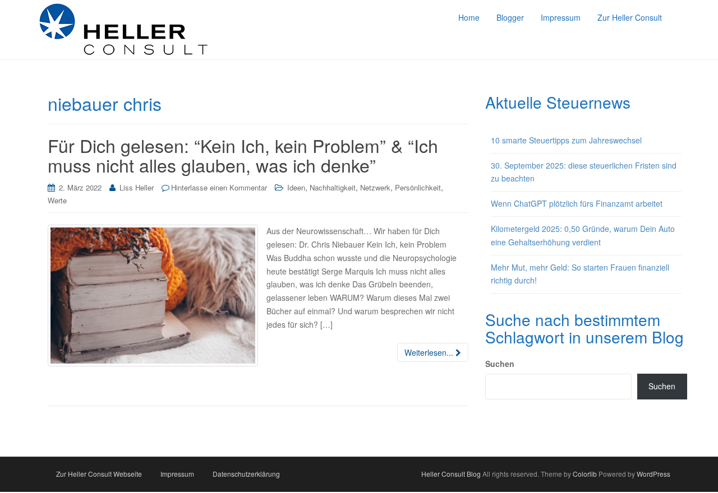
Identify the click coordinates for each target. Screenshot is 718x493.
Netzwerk (375, 187)
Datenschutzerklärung (246, 473)
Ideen (296, 187)
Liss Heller (136, 187)
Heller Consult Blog (451, 473)
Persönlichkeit (418, 187)
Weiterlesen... (429, 352)
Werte (57, 200)
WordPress (653, 473)
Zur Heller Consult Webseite (99, 473)
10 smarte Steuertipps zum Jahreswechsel (566, 140)
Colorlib (585, 473)
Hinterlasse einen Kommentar (219, 187)
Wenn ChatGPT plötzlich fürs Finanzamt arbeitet (576, 203)
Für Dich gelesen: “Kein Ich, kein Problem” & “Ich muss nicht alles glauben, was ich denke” (243, 155)
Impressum (177, 473)
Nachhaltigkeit (333, 187)
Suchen (499, 363)
